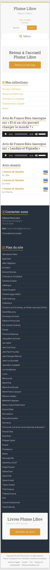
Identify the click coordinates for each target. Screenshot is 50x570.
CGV (31, 562)
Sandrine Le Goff (9, 463)
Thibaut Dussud (9, 494)
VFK (4, 498)
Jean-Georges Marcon (12, 356)
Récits (5, 108)
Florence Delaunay (10, 334)
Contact (25, 23)
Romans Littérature (11, 89)
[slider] (42, 133)
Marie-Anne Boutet (10, 387)
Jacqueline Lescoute (11, 338)
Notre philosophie (10, 418)
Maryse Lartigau (9, 396)
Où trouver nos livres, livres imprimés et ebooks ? (23, 427)
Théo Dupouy (8, 489)
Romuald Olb (8, 458)
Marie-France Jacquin (11, 392)
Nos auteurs (7, 414)
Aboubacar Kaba (9, 254)
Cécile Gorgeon (9, 290)
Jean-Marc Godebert (11, 365)
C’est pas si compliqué (13, 99)
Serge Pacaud (8, 467)
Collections (7, 303)
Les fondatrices (9, 369)
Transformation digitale (13, 103)
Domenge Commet (10, 316)
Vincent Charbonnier (11, 502)
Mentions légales (14, 562)
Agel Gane (6, 259)
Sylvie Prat (6, 476)
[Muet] (36, 134)
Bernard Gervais (9, 272)
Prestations (7, 449)
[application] (25, 134)
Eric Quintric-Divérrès (11, 325)
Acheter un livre (25, 532)
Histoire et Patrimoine (12, 94)
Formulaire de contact (12, 233)
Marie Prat (6, 383)
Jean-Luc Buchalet (10, 361)
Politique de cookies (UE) (30, 565)
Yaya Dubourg (8, 507)
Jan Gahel (6, 343)
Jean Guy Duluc (9, 347)
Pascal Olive (7, 432)
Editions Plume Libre (11, 321)
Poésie (5, 445)
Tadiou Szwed (8, 485)
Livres (4, 374)
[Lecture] (5, 134)
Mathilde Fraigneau (10, 400)
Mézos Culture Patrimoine (13, 405)
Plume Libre (25, 8)
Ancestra (6, 268)
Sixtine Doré (7, 471)
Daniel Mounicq (9, 312)
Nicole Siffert (7, 409)
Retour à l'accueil (25, 65)
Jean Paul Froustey (10, 352)
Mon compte (25, 20)
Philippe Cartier (8, 440)
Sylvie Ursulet (8, 480)
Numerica (6, 423)
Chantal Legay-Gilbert (11, 294)
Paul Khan (6, 436)
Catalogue (6, 285)
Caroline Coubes (9, 281)
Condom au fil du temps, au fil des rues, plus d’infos (24, 307)
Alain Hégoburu (9, 263)
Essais (5, 330)
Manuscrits (7, 378)
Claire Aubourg (8, 299)
